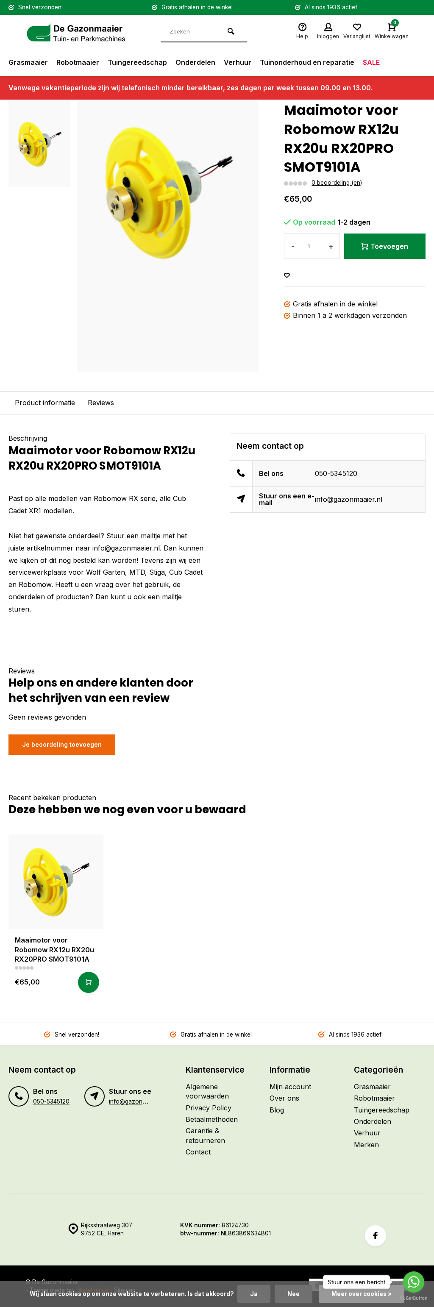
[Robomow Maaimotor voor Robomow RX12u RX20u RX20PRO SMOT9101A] (55, 881)
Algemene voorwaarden (207, 1091)
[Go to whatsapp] (413, 1282)
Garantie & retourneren (205, 1135)
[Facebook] (375, 1235)
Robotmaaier (77, 62)
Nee (293, 1293)
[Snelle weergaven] (88, 982)
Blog (277, 1110)
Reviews (101, 402)
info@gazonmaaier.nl (348, 499)
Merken (366, 1144)
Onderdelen (195, 62)
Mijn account (290, 1086)
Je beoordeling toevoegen (62, 744)
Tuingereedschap (137, 62)
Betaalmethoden (212, 1119)
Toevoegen (389, 246)
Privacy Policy (208, 1108)
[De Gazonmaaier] (76, 31)
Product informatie (45, 402)
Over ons (284, 1098)
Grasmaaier (28, 62)
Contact (198, 1152)
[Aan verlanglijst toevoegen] (287, 276)
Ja (254, 1293)
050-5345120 (336, 473)
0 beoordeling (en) (337, 182)
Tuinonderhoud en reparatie (307, 62)
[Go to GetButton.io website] (413, 1298)
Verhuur (237, 62)
